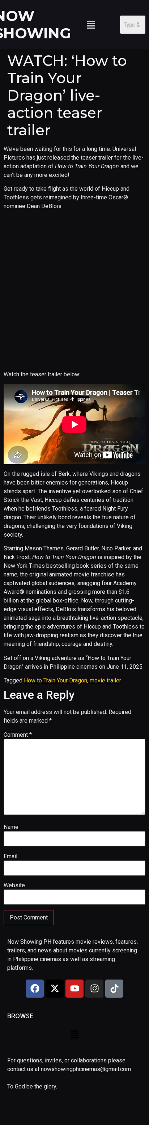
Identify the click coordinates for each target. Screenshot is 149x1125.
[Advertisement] (74, 290)
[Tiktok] (114, 989)
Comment (18, 735)
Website (14, 885)
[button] (91, 24)
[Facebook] (35, 989)
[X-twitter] (55, 989)
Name (11, 827)
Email (10, 856)
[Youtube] (74, 989)
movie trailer (105, 680)
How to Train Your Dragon (55, 680)
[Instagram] (94, 989)
